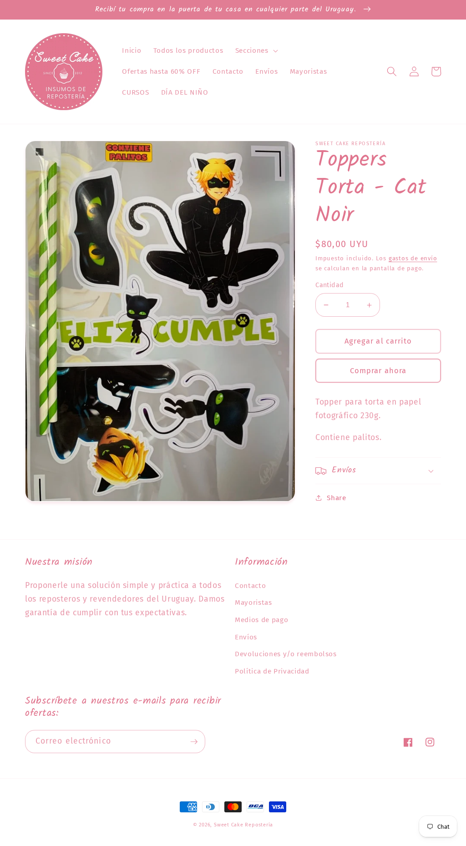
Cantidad (329, 285)
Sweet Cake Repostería (243, 825)
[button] (255, 50)
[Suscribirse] (194, 742)
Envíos (246, 637)
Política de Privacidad (272, 671)
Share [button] (336, 498)
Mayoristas (253, 602)
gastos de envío (413, 258)
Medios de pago (261, 620)
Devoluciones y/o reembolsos (286, 654)
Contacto (250, 586)
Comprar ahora (378, 370)
